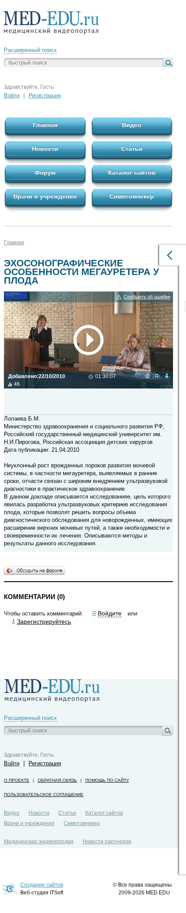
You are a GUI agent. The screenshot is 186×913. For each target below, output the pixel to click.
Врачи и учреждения (29, 823)
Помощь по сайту (107, 780)
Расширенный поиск (30, 50)
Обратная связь (57, 780)
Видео (11, 813)
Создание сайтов (41, 885)
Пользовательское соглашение (43, 794)
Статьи (67, 813)
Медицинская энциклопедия (39, 842)
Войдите (110, 613)
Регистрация (45, 95)
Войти (11, 95)
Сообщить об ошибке (147, 296)
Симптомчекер (82, 823)
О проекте (16, 780)
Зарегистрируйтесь (44, 621)
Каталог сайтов (104, 813)
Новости (39, 813)
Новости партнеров (107, 842)
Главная (14, 243)
